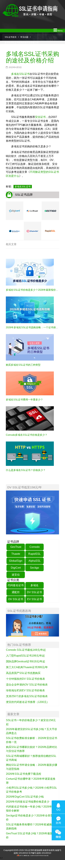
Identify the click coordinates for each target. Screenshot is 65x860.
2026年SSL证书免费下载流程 (23, 773)
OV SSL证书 (15, 599)
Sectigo (34, 567)
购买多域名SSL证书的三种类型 (23, 364)
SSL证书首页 (10, 37)
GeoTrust (15, 546)
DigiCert (16, 567)
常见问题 (24, 37)
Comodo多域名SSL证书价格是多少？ (26, 434)
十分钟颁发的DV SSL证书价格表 (25, 678)
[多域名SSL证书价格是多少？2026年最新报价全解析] (30, 272)
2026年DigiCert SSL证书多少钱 (25, 796)
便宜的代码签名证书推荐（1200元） (27, 702)
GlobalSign (15, 560)
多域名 (34, 585)
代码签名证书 (16, 585)
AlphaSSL (34, 560)
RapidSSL (34, 553)
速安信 (16, 574)
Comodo (35, 546)
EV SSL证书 (34, 599)
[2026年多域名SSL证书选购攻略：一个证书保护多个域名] (30, 309)
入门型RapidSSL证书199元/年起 (25, 655)
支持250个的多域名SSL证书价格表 (27, 696)
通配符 (16, 592)
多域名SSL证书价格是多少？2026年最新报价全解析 (34, 289)
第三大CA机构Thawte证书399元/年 (27, 667)
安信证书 (40, 117)
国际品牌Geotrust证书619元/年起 (25, 661)
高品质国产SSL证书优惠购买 (23, 673)
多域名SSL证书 (20, 74)
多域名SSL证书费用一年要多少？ (24, 399)
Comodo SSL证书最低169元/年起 (26, 649)
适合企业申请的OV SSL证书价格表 (27, 684)
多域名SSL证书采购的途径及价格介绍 (32, 57)
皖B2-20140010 (21, 853)
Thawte (15, 553)
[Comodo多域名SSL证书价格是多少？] (30, 418)
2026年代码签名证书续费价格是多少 (27, 801)
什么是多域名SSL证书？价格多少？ (26, 470)
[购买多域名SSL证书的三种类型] (30, 347)
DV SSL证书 (34, 592)
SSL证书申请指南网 (33, 850)
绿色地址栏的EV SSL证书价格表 (25, 690)
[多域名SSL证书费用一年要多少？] (30, 383)
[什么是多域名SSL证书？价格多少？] (30, 453)
